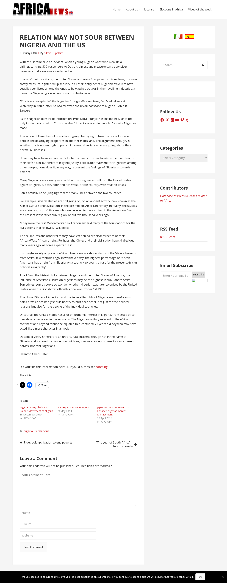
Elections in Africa (171, 9)
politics (59, 53)
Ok (200, 576)
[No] (222, 577)
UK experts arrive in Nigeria (74, 407)
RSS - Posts (167, 237)
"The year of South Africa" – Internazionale (114, 444)
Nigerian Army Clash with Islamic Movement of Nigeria (36, 409)
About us (132, 9)
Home (117, 9)
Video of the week (200, 9)
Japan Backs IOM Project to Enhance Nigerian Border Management (113, 411)
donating (102, 367)
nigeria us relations (36, 431)
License (149, 9)
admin (47, 53)
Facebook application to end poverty (48, 442)
